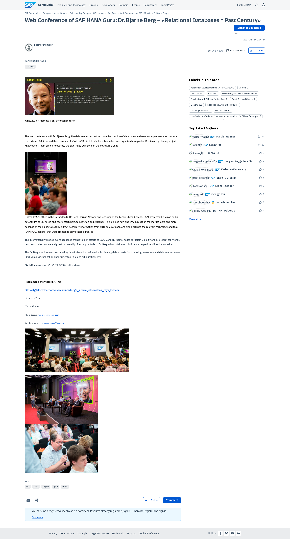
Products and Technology (71, 5)
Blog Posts (112, 13)
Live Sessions (221, 110)
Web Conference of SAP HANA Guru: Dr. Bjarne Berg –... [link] (145, 13)
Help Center (150, 5)
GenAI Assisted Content (243, 99)
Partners (123, 5)
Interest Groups (60, 13)
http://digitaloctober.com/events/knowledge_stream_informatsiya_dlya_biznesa (72, 290)
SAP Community (32, 13)
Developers (108, 5)
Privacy (53, 533)
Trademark (118, 533)
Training (30, 66)
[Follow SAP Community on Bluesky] (226, 533)
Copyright (82, 533)
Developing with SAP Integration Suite (208, 99)
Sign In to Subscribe (249, 28)
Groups (93, 5)
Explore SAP (244, 5)
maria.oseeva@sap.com (48, 315)
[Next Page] (229, 119)
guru (56, 486)
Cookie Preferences (150, 533)
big (27, 486)
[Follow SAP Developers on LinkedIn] (238, 533)
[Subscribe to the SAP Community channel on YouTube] (232, 533)
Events (136, 5)
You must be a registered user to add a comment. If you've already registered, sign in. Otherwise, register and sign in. (99, 511)
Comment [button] (172, 500)
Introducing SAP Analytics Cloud (222, 105)
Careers (242, 88)
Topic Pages (167, 5)
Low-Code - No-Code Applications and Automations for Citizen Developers (225, 116)
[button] (251, 51)
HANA (64, 486)
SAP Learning (98, 13)
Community (45, 4)
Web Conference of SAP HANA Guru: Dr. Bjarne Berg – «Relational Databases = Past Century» (143, 20)
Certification (196, 93)
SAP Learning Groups (79, 13)
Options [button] (235, 33)
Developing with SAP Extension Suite (239, 93)
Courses (212, 93)
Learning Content (199, 110)
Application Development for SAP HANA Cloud (212, 88)
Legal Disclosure (100, 533)
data (36, 486)
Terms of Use (67, 533)
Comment (37, 517)
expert (46, 486)
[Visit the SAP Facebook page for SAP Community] (220, 533)
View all (193, 219)
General (194, 105)
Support (131, 533)
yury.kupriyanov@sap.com (52, 323)
